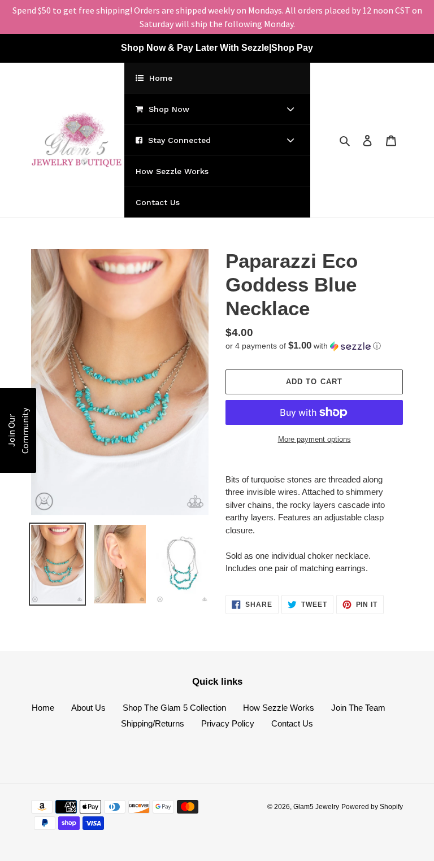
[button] (303, 346)
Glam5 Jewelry (316, 807)
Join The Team (358, 707)
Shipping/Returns (152, 723)
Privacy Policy (227, 723)
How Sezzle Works (278, 707)
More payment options (314, 439)
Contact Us (292, 723)
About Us (88, 707)
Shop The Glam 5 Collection (174, 707)
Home (43, 707)
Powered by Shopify (372, 807)
